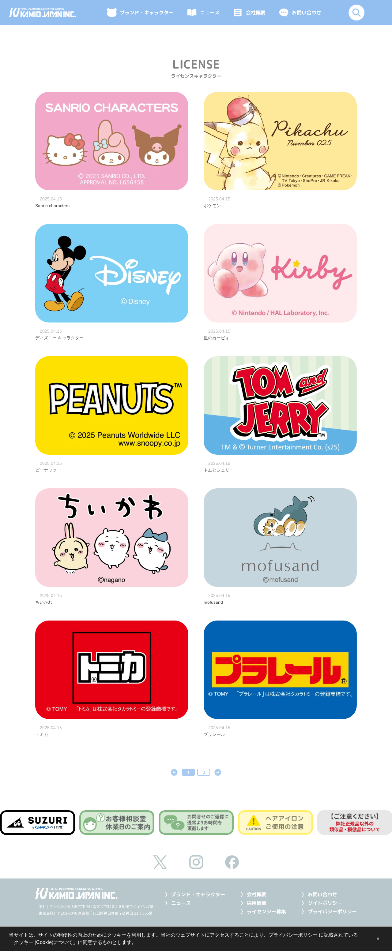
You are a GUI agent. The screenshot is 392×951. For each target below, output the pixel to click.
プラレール (214, 734)
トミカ (41, 734)
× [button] (378, 938)
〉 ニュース (178, 903)
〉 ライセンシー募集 (263, 911)
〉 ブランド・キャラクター (195, 894)
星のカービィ (216, 337)
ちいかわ (43, 602)
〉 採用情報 (253, 903)
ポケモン (212, 205)
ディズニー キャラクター (59, 337)
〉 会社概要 (253, 894)
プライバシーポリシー (294, 935)
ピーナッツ (46, 470)
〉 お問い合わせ (319, 894)
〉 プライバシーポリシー (329, 911)
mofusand (213, 602)
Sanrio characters (52, 205)
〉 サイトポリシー (321, 903)
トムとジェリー (219, 470)
